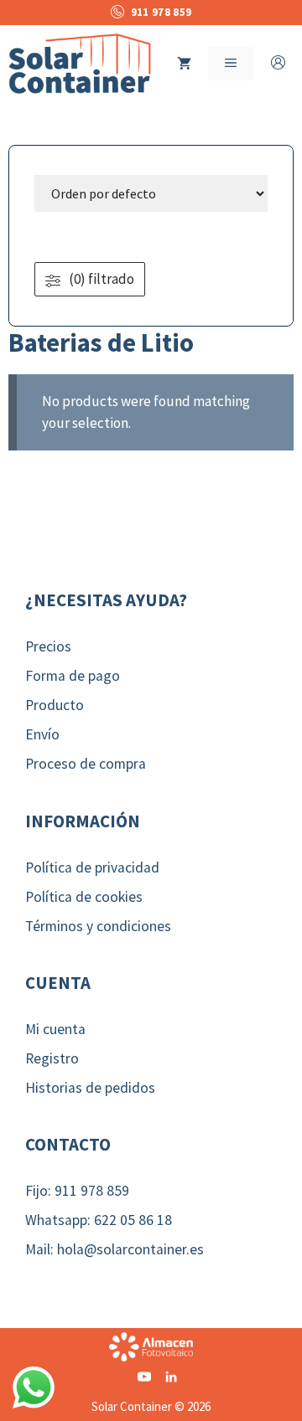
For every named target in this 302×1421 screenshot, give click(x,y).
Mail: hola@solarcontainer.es (114, 1249)
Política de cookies (84, 897)
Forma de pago (72, 676)
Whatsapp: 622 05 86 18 (98, 1220)
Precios (48, 646)
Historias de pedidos (90, 1088)
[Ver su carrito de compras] (184, 63)
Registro (52, 1058)
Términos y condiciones (98, 926)
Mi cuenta (55, 1029)
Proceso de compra (85, 763)
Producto (54, 705)
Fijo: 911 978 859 (77, 1191)
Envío (42, 734)
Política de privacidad (92, 867)
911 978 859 (161, 12)
